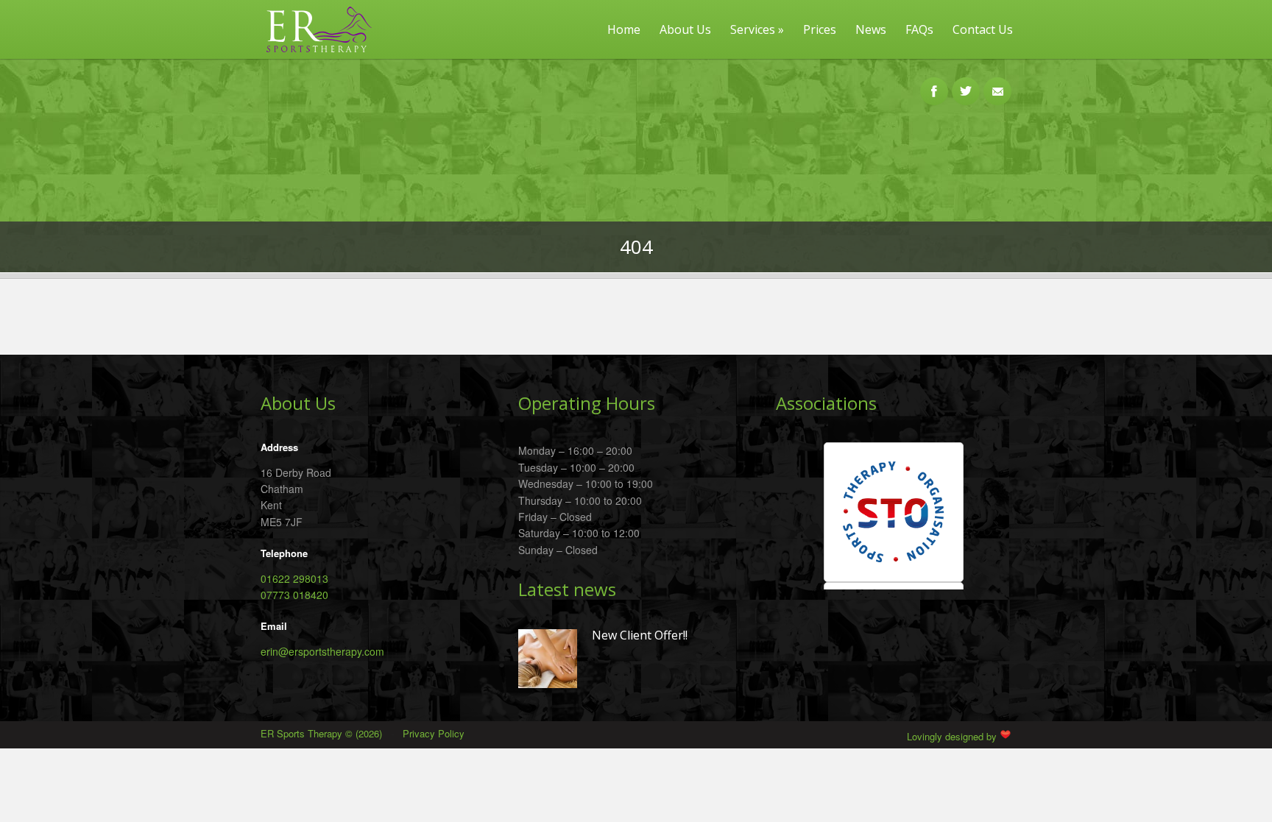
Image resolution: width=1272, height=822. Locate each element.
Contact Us (983, 29)
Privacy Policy (433, 733)
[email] (997, 83)
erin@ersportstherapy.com (322, 651)
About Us (685, 29)
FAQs (919, 29)
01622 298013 (294, 578)
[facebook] (934, 83)
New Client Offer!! (640, 635)
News (870, 29)
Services (757, 29)
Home (623, 29)
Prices (819, 29)
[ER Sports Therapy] (314, 55)
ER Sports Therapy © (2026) (323, 733)
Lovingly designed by (953, 736)
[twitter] (966, 83)
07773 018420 (294, 594)
